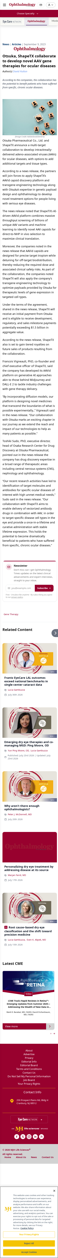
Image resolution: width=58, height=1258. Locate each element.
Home (7, 1157)
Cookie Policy (27, 1228)
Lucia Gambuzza (16, 689)
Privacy (29, 1058)
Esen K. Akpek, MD (36, 939)
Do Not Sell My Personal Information (29, 1076)
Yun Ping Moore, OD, (18, 750)
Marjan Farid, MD (17, 875)
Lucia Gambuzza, (17, 939)
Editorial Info (29, 1061)
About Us (21, 1157)
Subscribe (42, 588)
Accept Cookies (29, 1252)
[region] (29, 1222)
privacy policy (17, 597)
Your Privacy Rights (29, 1083)
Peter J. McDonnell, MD (20, 814)
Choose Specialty (25, 13)
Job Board (29, 1080)
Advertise (29, 1054)
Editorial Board (29, 1065)
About (29, 1050)
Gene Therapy (11, 614)
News (34, 1157)
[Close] (54, 1190)
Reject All (29, 1243)
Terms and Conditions (29, 1069)
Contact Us (29, 1072)
